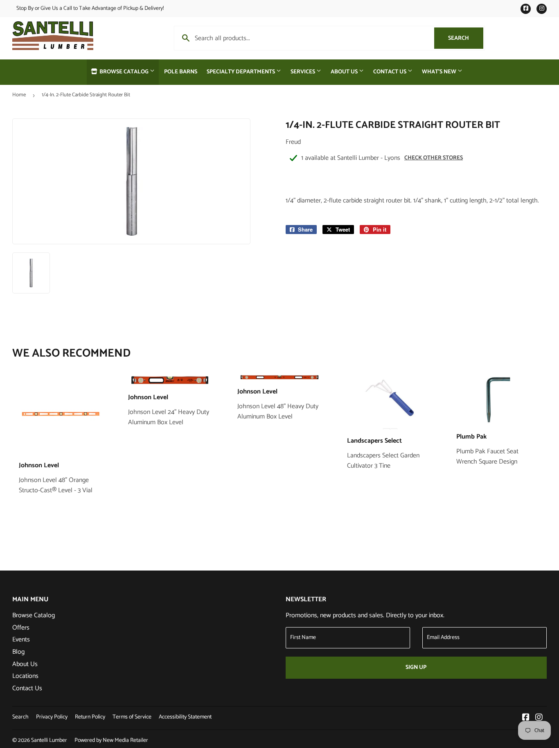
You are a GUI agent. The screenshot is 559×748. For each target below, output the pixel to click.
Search (465, 38)
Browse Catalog (124, 72)
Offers (20, 627)
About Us (345, 72)
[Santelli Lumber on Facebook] (526, 718)
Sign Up (416, 667)
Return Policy (90, 717)
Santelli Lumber (49, 740)
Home (19, 95)
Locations (25, 676)
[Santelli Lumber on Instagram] (539, 718)
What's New (440, 72)
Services (303, 72)
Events (21, 639)
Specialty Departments (241, 72)
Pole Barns (180, 72)
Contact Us (390, 72)
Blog (18, 651)
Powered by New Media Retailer (111, 740)
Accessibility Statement (185, 717)
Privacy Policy (52, 717)
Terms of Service (132, 717)
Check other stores (433, 158)
